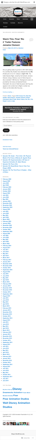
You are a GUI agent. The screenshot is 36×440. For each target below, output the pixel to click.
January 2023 (7, 223)
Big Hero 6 (5, 389)
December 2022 (7, 225)
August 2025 (6, 181)
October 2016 (7, 268)
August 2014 (6, 320)
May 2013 (5, 350)
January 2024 (7, 201)
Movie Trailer (13, 99)
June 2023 (6, 213)
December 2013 (7, 336)
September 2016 (7, 270)
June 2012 (6, 370)
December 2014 (7, 312)
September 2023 (7, 207)
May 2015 (5, 302)
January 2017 (7, 262)
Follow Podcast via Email (11, 117)
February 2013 (7, 356)
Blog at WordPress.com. (18, 434)
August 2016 (6, 272)
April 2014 (6, 328)
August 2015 (6, 296)
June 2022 (6, 237)
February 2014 (7, 332)
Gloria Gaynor (11, 97)
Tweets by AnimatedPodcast (10, 149)
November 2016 (7, 266)
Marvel (28, 392)
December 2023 (7, 203)
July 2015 (5, 298)
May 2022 (5, 239)
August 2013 (6, 344)
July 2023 (5, 211)
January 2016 (7, 286)
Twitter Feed (7, 146)
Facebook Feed (7, 139)
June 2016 (6, 276)
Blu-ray (10, 389)
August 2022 (6, 233)
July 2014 (5, 322)
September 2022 (7, 231)
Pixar (15, 395)
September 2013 (7, 342)
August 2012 (6, 366)
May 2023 (5, 215)
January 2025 (7, 189)
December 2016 (7, 264)
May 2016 (5, 278)
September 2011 (7, 376)
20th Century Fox (21, 96)
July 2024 (5, 195)
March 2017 (6, 257)
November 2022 (7, 227)
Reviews (5, 23)
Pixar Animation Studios (16, 398)
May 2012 (5, 372)
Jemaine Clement (20, 97)
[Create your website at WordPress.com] (18, 2)
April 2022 (6, 241)
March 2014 (6, 330)
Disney (17, 389)
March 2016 (6, 282)
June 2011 (6, 380)
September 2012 (7, 364)
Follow (6, 130)
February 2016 (7, 284)
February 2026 (7, 179)
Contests (12, 23)
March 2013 (6, 354)
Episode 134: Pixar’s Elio (10, 164)
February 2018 (7, 245)
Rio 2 (29, 99)
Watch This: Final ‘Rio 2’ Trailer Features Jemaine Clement (13, 41)
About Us (20, 23)
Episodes (11, 19)
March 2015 (6, 306)
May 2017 (5, 253)
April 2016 (6, 280)
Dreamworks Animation (12, 392)
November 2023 (7, 205)
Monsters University (8, 395)
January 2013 (7, 358)
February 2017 (7, 260)
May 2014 (5, 326)
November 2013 (7, 338)
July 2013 (5, 346)
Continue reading (8, 92)
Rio (26, 99)
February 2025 (7, 187)
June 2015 (6, 300)
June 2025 (6, 183)
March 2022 (6, 243)
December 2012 (7, 360)
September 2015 (7, 294)
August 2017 (6, 247)
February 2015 (7, 308)
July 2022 (5, 235)
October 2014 (7, 316)
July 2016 (5, 274)
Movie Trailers (21, 99)
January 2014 (7, 334)
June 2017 (6, 251)
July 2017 (5, 249)
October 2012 (7, 362)
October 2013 (7, 340)
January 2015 (7, 310)
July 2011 (5, 378)
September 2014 (7, 318)
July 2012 (5, 368)
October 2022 (7, 229)
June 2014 (6, 324)
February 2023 (7, 221)
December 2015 (7, 288)
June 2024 (6, 197)
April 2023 (6, 217)
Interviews (25, 19)
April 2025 (6, 185)
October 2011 (7, 374)
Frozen (24, 392)
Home (4, 19)
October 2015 (7, 292)
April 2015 (6, 304)
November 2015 (7, 290)
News (18, 19)
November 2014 (7, 314)
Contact (5, 26)
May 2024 (5, 199)
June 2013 (6, 348)
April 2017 (6, 255)
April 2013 (6, 352)
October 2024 (7, 191)
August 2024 (6, 193)
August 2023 (6, 209)
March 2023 (6, 219)
